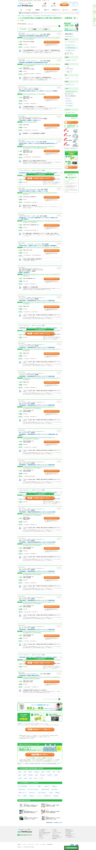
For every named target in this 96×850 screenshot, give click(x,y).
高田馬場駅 (30, 775)
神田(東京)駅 (36, 771)
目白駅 (35, 778)
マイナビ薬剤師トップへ (43, 829)
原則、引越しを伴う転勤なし (33, 789)
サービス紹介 (28, 9)
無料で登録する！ (40, 754)
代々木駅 (41, 778)
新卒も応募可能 (54, 789)
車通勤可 (25, 795)
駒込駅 (43, 771)
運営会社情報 (54, 838)
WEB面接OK (56, 795)
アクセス (24, 844)
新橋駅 (19, 775)
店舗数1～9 (40, 786)
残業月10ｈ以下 (32, 792)
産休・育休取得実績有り (22, 786)
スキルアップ (32, 786)
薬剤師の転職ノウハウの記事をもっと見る (54, 822)
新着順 (34, 29)
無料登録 (64, 4)
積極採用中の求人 (47, 795)
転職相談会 (38, 9)
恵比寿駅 (30, 771)
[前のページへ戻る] (44, 26)
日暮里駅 (56, 775)
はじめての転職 (67, 832)
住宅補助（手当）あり (22, 792)
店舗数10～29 (46, 786)
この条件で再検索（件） (71, 115)
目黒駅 (30, 778)
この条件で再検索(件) (71, 847)
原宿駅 (25, 778)
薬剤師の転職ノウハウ (69, 829)
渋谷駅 (53, 771)
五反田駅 (48, 771)
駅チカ (19, 795)
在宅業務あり (31, 795)
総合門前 (51, 792)
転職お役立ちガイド (56, 9)
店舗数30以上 (54, 786)
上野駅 (24, 771)
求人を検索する (75, 9)
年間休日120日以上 (21, 789)
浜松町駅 (20, 778)
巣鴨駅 (24, 775)
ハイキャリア (39, 795)
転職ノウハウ (46, 9)
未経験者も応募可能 (45, 789)
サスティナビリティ (31, 844)
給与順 (45, 29)
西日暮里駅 (49, 775)
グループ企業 (42, 844)
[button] (59, 34)
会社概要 (18, 844)
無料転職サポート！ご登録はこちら (39, 729)
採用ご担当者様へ (65, 2)
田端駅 (36, 775)
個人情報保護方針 (50, 844)
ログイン (74, 4)
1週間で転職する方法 (68, 835)
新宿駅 (59, 771)
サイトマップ (41, 838)
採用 (37, 844)
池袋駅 (19, 771)
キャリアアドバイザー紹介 (56, 832)
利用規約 (40, 835)
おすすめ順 (23, 29)
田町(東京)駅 (42, 775)
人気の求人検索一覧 (55, 835)
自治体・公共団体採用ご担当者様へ (45, 832)
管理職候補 (57, 792)
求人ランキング (65, 9)
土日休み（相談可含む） (42, 792)
